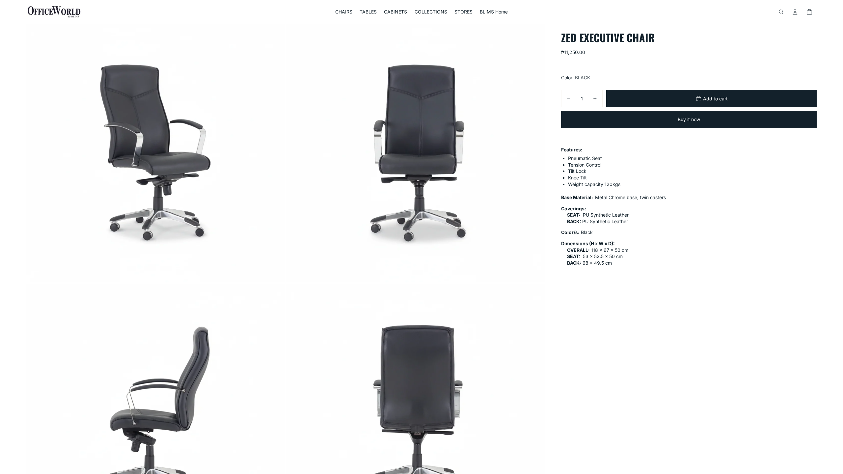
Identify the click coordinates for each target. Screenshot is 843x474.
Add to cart (715, 98)
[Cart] (809, 12)
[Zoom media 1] (155, 153)
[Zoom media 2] (415, 153)
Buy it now (689, 119)
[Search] (781, 12)
